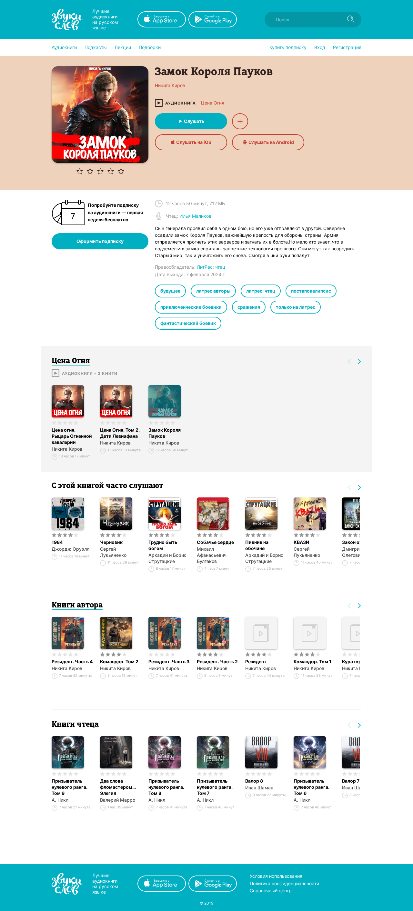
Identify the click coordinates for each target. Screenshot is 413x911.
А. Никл (60, 800)
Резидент (256, 661)
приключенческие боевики (191, 307)
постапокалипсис (311, 291)
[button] (64, 47)
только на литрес (295, 307)
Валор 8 (254, 781)
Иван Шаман (259, 787)
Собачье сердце (215, 542)
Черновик (111, 542)
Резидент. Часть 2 (217, 661)
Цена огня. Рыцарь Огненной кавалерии (72, 436)
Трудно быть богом (162, 545)
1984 (57, 542)
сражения (248, 307)
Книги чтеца (75, 725)
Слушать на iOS (193, 142)
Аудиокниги (64, 47)
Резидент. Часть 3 (168, 661)
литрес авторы (213, 291)
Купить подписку (288, 47)
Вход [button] (319, 47)
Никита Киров (67, 449)
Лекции (123, 47)
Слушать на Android (271, 142)
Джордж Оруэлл (70, 549)
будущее (170, 291)
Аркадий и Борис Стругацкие (167, 558)
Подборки (150, 47)
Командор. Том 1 (312, 661)
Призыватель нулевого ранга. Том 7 (215, 787)
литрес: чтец (260, 291)
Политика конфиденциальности (284, 883)
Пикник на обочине (256, 545)
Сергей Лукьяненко (113, 552)
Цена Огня (212, 102)
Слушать (194, 121)
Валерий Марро (117, 800)
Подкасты (96, 47)
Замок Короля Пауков (164, 433)
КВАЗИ (301, 542)
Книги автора (77, 605)
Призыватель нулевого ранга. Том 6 (311, 787)
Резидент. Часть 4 (72, 661)
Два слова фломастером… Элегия (118, 787)
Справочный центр (271, 890)
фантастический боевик (188, 323)
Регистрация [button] (347, 47)
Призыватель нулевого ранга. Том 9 (69, 787)
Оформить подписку (100, 241)
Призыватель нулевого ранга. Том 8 (166, 787)
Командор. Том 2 (119, 661)
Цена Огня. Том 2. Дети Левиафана (120, 433)
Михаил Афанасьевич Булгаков (212, 555)
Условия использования (276, 876)
